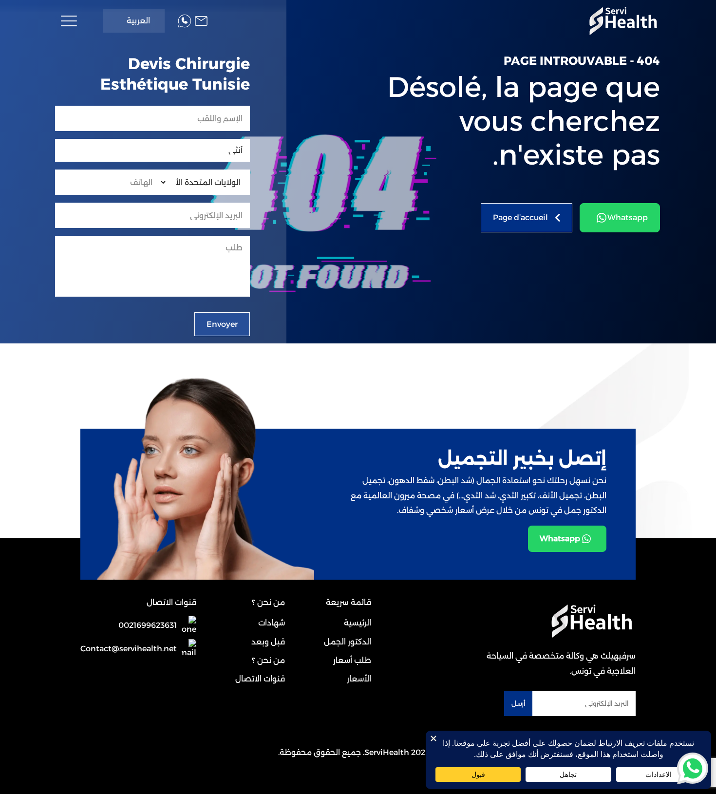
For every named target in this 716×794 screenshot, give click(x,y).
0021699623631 (147, 625)
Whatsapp (627, 217)
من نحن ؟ (268, 660)
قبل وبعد (268, 641)
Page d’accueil (520, 217)
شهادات (271, 622)
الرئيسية (357, 622)
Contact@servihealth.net (128, 648)
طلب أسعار (352, 660)
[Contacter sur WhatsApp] (692, 767)
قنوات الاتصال (260, 678)
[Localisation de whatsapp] (184, 21)
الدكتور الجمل (347, 641)
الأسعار (359, 678)
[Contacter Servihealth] (201, 21)
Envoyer (222, 324)
